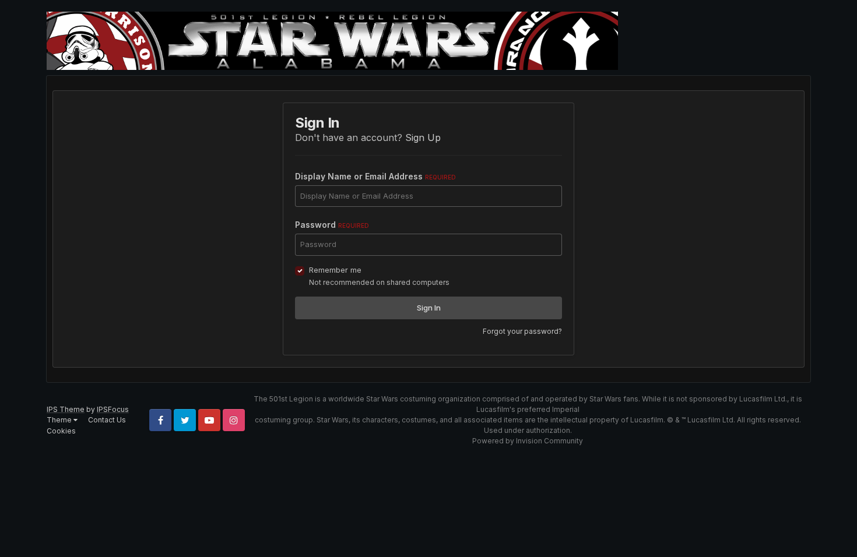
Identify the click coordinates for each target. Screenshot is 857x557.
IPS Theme (66, 409)
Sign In (429, 307)
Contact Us (107, 419)
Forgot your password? (522, 331)
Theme (60, 419)
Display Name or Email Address (375, 176)
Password (332, 225)
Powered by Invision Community (527, 440)
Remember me (335, 269)
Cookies (61, 430)
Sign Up (423, 137)
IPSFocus (113, 409)
